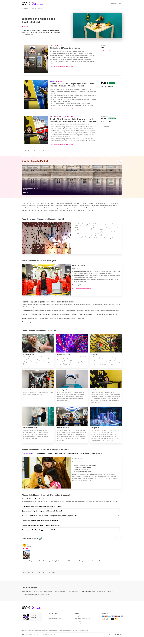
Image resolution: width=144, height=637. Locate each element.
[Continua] (120, 538)
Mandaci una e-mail (55, 618)
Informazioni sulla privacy (82, 618)
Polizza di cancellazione (82, 624)
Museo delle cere (45, 594)
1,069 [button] (61, 81)
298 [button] (62, 45)
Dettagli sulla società (81, 616)
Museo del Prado (107, 591)
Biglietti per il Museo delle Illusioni (81, 288)
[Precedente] (117, 538)
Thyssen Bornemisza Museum (30, 594)
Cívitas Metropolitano (74, 591)
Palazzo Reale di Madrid (46, 591)
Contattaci (53, 616)
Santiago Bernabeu (60, 591)
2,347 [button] (76, 116)
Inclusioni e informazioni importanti (61, 66)
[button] (71, 499)
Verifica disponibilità (107, 51)
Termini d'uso (79, 621)
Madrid (24, 150)
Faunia (93, 591)
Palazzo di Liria (33, 591)
